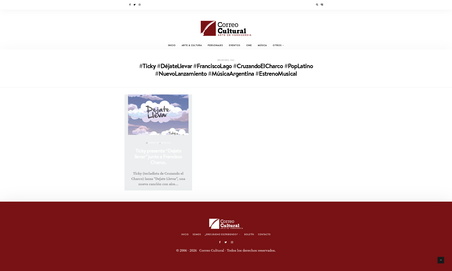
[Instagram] (139, 4)
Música (262, 45)
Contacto (264, 234)
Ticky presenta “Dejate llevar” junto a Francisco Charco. (158, 156)
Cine (249, 45)
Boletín (249, 234)
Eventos (234, 45)
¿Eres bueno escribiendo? (221, 234)
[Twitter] (134, 4)
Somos (197, 234)
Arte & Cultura (192, 45)
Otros (277, 45)
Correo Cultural (211, 250)
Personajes (215, 45)
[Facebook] (130, 4)
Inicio (172, 45)
